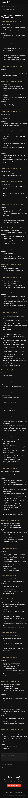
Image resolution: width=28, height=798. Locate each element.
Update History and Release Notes (9, 9)
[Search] (25, 2)
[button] (7, 767)
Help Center (3, 6)
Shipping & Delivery (9, 792)
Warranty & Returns (19, 792)
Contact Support (15, 785)
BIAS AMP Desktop (11, 6)
